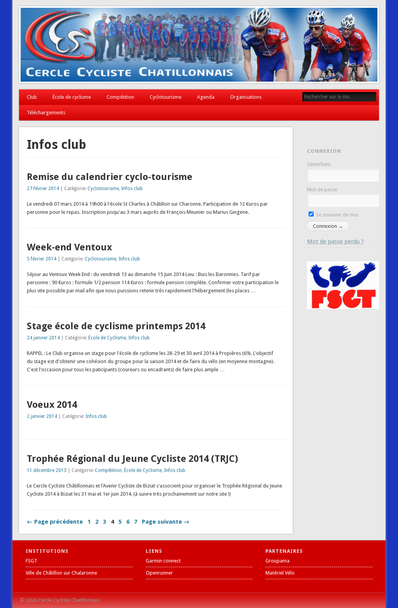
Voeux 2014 (52, 404)
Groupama (277, 561)
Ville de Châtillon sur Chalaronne (61, 573)
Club (32, 97)
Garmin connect (163, 561)
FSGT (31, 561)
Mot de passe (322, 189)
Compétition (120, 97)
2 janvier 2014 (42, 416)
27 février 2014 (43, 188)
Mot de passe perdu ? (335, 241)
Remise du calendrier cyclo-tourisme (109, 176)
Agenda (206, 97)
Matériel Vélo (280, 573)
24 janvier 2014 (43, 338)
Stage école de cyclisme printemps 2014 (116, 326)
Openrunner (159, 573)
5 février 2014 (41, 259)
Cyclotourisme (166, 97)
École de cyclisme (71, 97)
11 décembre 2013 (46, 470)
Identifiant (318, 164)
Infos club (132, 188)
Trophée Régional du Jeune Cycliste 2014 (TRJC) (132, 458)
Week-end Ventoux (69, 247)
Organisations (246, 97)
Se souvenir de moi (336, 215)
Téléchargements (46, 112)
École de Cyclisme (107, 338)
